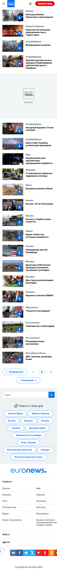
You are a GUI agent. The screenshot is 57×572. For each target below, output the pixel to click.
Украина (16, 428)
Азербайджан (33, 41)
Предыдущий (16, 371)
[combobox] (28, 395)
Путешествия (9, 507)
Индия (29, 231)
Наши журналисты (12, 520)
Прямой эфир (45, 3)
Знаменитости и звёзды (28, 435)
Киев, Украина (28, 442)
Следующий (27, 380)
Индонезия (32, 307)
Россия (29, 246)
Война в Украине (40, 413)
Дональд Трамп (37, 428)
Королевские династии (19, 450)
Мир (28, 154)
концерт (45, 450)
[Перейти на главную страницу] (11, 3)
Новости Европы (35, 26)
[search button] (51, 395)
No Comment (33, 322)
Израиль (30, 292)
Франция (30, 169)
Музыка (28, 421)
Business (6, 494)
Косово (30, 11)
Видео (5, 513)
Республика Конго (36, 353)
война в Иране (15, 413)
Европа (6, 488)
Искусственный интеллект (28, 457)
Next (4, 501)
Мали (29, 185)
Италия (45, 421)
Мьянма (30, 261)
